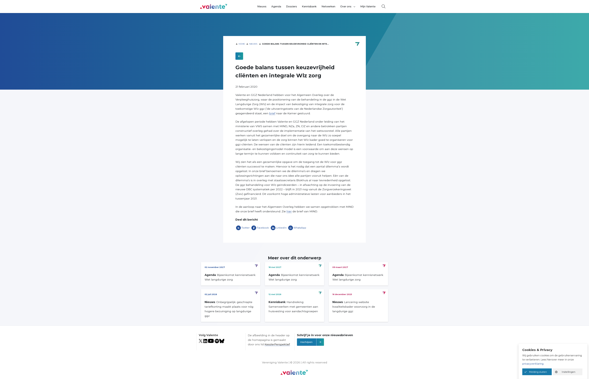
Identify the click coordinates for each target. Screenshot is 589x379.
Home (242, 44)
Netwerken (328, 6)
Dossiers (291, 6)
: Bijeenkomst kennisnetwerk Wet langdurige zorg (230, 277)
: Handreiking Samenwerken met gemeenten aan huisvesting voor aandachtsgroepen (293, 306)
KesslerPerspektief (277, 344)
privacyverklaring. (533, 363)
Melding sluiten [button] (538, 371)
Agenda (276, 6)
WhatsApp (300, 227)
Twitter (245, 227)
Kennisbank (309, 6)
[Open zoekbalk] (383, 6)
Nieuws (261, 6)
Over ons (345, 6)
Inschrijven (306, 342)
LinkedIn (281, 227)
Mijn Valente (367, 6)
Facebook (263, 227)
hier (289, 211)
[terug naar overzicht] (239, 56)
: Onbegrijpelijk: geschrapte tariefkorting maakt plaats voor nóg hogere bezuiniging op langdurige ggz (229, 308)
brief (272, 113)
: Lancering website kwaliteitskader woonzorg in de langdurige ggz (353, 306)
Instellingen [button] (568, 371)
